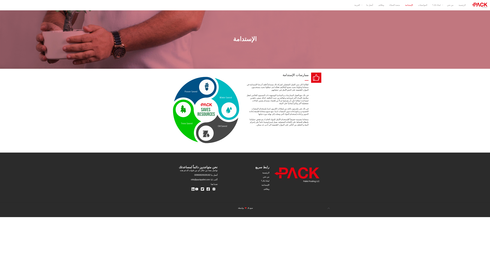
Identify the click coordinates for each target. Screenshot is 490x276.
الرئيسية (265, 173)
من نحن (266, 177)
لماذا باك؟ (265, 181)
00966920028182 (202, 175)
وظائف (266, 189)
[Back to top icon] (328, 208)
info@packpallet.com (200, 180)
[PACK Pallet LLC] (479, 5)
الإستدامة (265, 185)
